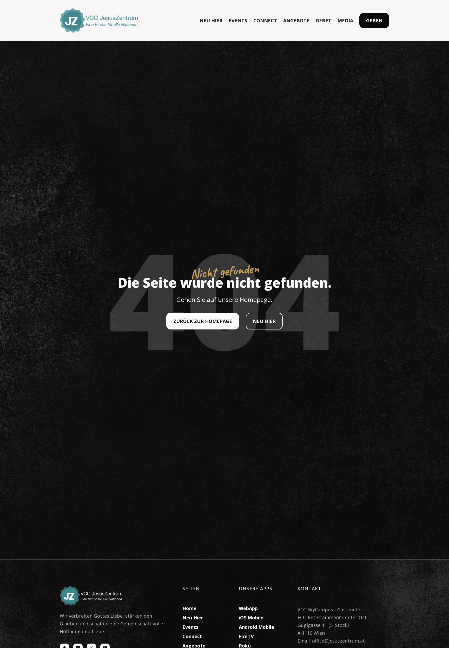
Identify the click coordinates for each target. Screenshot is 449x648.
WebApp (248, 608)
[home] (99, 20)
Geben (374, 20)
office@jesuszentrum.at (338, 641)
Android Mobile (256, 627)
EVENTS (238, 20)
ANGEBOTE (296, 20)
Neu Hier (192, 617)
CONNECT (265, 20)
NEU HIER (211, 20)
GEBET (323, 20)
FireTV (246, 636)
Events (190, 627)
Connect (192, 636)
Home (189, 608)
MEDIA (345, 20)
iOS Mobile (251, 617)
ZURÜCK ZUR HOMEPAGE (202, 321)
